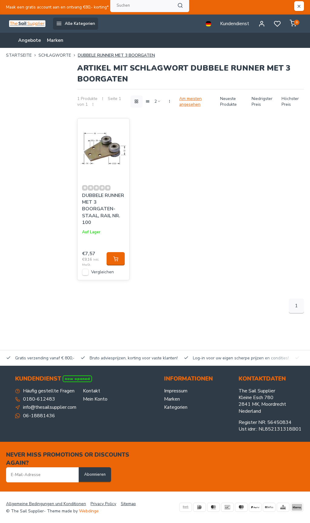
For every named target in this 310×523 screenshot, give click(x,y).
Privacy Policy (103, 504)
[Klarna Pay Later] (297, 507)
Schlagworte (54, 55)
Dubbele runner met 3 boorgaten (116, 55)
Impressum (175, 391)
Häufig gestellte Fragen (48, 391)
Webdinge (89, 511)
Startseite (19, 55)
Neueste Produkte (228, 101)
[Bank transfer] (185, 507)
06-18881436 (39, 415)
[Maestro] (241, 507)
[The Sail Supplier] (28, 24)
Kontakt (91, 391)
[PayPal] (255, 507)
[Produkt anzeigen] (116, 258)
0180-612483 (39, 399)
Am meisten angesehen (190, 101)
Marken (55, 40)
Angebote (29, 40)
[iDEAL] (199, 507)
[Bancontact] (227, 507)
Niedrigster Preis (262, 101)
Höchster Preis (290, 101)
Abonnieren (95, 474)
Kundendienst (234, 23)
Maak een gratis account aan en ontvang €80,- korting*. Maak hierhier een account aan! (87, 7)
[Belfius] (269, 507)
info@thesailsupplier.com (49, 407)
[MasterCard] (213, 507)
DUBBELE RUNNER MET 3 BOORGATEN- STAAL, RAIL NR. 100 (103, 209)
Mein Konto (95, 399)
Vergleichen (102, 272)
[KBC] (283, 507)
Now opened (77, 378)
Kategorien (175, 407)
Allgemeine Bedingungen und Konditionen (46, 504)
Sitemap (128, 504)
